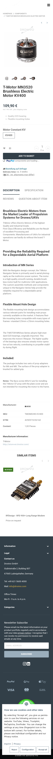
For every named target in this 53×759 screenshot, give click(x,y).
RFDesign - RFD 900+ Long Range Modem (25, 516)
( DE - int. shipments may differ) (19, 175)
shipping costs (22, 109)
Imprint (7, 744)
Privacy (17, 744)
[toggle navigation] (49, 5)
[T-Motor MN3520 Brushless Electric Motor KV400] (26, 49)
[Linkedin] (28, 664)
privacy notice (24, 633)
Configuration (28, 750)
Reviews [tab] (8, 198)
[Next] (48, 461)
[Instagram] (24, 664)
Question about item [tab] (33, 198)
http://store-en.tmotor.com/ (16, 444)
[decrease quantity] (36, 148)
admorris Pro (32, 755)
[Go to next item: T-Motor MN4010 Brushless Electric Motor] (47, 22)
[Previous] (42, 461)
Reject (14, 750)
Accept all (42, 750)
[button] (26, 546)
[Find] (44, 5)
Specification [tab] (34, 190)
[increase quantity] (48, 148)
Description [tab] (11, 190)
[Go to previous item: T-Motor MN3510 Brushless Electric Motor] (41, 22)
